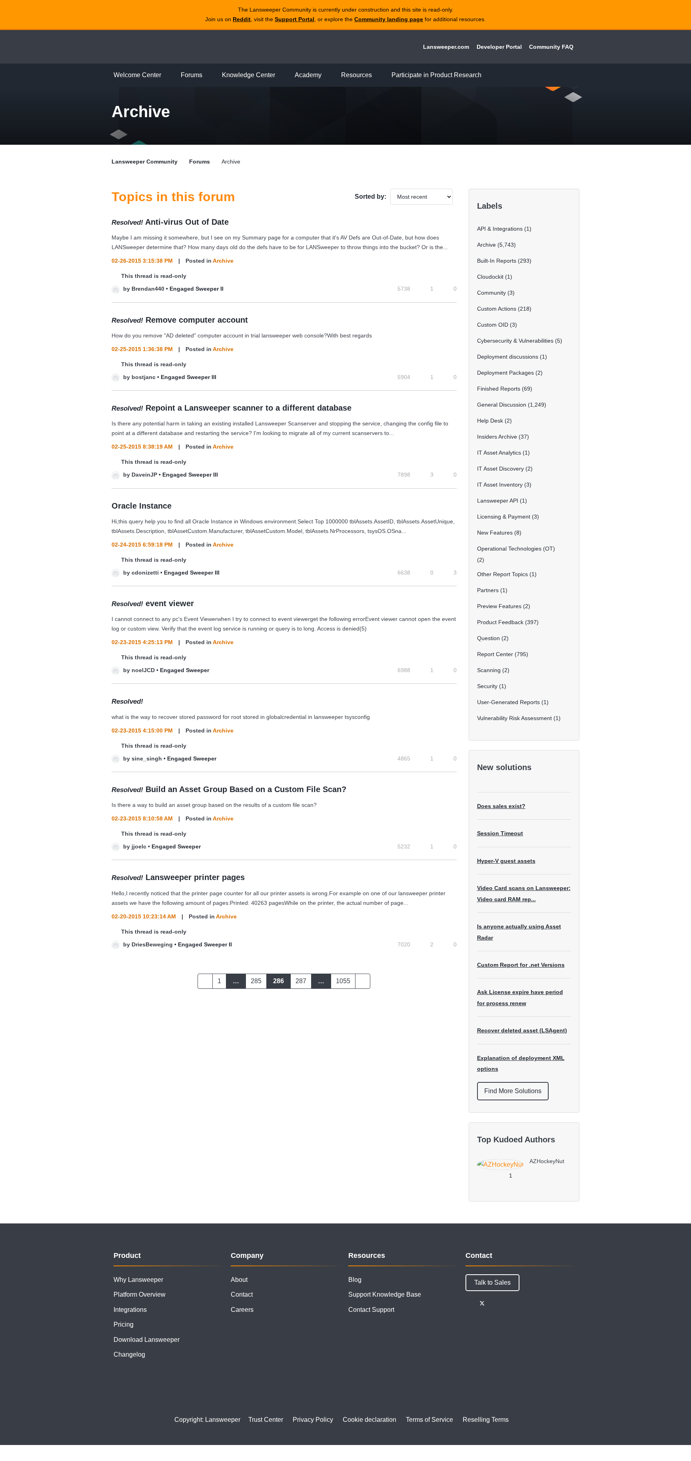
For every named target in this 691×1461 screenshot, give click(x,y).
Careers (242, 1309)
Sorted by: (370, 196)
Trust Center (265, 1419)
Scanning (489, 670)
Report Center (495, 654)
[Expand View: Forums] (208, 75)
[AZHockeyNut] (523, 1167)
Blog (354, 1279)
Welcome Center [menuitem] (137, 75)
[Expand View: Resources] (378, 75)
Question (488, 638)
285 (256, 981)
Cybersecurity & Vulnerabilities (515, 340)
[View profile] (116, 288)
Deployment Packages (505, 372)
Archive (223, 260)
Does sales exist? (501, 806)
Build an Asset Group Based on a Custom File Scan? (246, 789)
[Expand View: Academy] (328, 75)
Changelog (129, 1354)
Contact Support (371, 1309)
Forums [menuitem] (191, 75)
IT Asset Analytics (499, 452)
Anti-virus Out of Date (187, 222)
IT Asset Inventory (500, 484)
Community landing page (388, 19)
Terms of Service (429, 1419)
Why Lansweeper (138, 1279)
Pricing (124, 1324)
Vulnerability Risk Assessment (514, 718)
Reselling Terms (486, 1419)
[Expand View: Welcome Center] (167, 75)
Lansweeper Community (166, 47)
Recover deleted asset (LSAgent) (522, 1030)
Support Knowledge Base (384, 1294)
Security (487, 686)
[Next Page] (362, 981)
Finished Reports (498, 388)
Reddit (242, 19)
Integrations (130, 1309)
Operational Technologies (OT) (516, 548)
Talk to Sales (492, 1282)
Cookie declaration (369, 1419)
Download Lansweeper (147, 1339)
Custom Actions (496, 308)
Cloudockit (490, 276)
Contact (242, 1294)
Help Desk (490, 420)
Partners (488, 590)
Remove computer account (197, 319)
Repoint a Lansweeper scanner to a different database (248, 407)
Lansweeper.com (446, 47)
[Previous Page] (205, 981)
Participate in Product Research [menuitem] (436, 75)
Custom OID (492, 324)
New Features (495, 532)
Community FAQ (551, 47)
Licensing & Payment (503, 516)
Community (491, 292)
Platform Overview (140, 1294)
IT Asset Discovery (500, 468)
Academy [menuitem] (308, 75)
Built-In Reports (496, 260)
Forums (199, 161)
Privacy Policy (313, 1419)
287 (301, 981)
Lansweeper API (497, 500)
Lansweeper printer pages (195, 877)
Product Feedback (500, 622)
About (239, 1279)
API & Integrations (500, 229)
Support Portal (294, 19)
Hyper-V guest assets (506, 861)
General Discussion (501, 404)
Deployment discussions (507, 356)
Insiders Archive (497, 436)
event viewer (170, 603)
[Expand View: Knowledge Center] (281, 75)
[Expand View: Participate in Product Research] (487, 75)
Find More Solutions (512, 1091)
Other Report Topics (502, 574)
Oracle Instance (142, 505)
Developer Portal (499, 47)
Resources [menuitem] (356, 75)
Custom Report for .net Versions (521, 965)
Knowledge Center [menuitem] (248, 75)
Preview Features (499, 606)
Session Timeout (500, 833)
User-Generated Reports (508, 702)
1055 (343, 981)
